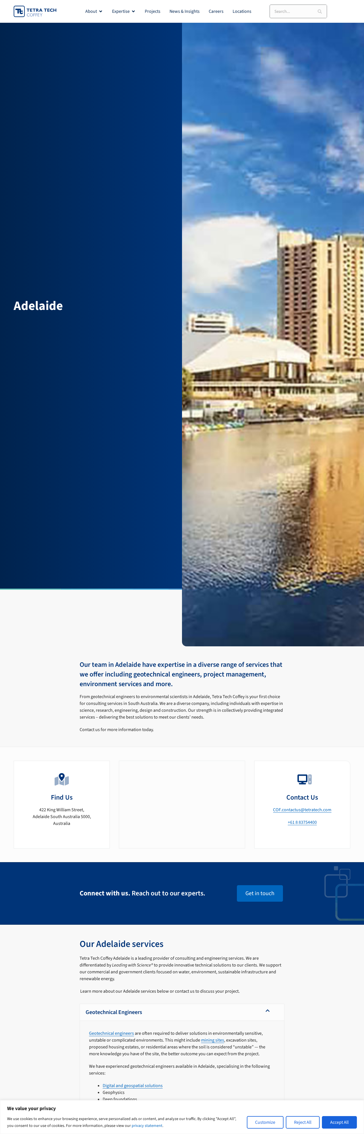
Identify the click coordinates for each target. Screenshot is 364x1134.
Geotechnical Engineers (114, 1012)
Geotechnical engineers (111, 1033)
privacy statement (147, 1126)
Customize (265, 1122)
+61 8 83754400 (302, 822)
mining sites (212, 1040)
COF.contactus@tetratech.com (302, 810)
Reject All (302, 1122)
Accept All (339, 1122)
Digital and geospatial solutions (133, 1086)
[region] (182, 1117)
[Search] (320, 11)
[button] (182, 1012)
